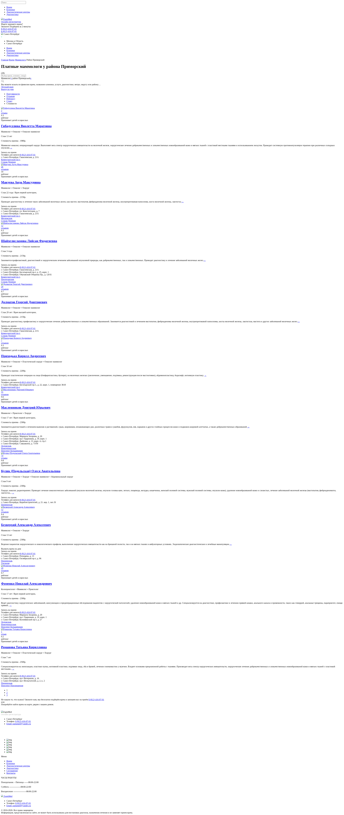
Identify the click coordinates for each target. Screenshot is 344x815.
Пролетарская (7, 279)
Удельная (5, 563)
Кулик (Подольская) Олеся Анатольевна (30, 471)
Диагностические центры (18, 12)
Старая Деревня (8, 162)
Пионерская (6, 561)
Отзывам (10, 96)
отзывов (5, 169)
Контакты (10, 773)
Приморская (6, 505)
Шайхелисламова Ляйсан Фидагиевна (29, 241)
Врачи (9, 7)
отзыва (4, 113)
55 (2, 392)
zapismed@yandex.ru (18, 724)
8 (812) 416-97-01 (27, 434)
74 (2, 455)
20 (2, 287)
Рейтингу (10, 99)
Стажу (9, 101)
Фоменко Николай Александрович (26, 583)
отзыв (3, 634)
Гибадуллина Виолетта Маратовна (26, 126)
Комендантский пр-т (10, 159)
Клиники (10, 9)
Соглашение (12, 771)
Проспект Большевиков (12, 451)
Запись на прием (8, 152)
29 (2, 568)
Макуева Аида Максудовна (21, 182)
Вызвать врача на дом (11, 549)
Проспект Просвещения (12, 685)
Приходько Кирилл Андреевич (23, 356)
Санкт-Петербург (14, 719)
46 (2, 167)
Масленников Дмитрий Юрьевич (25, 407)
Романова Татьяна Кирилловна (24, 647)
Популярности (13, 94)
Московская (6, 218)
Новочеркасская (8, 448)
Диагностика (12, 14)
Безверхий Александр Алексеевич (26, 525)
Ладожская (6, 446)
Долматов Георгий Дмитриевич (24, 302)
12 (2, 225)
